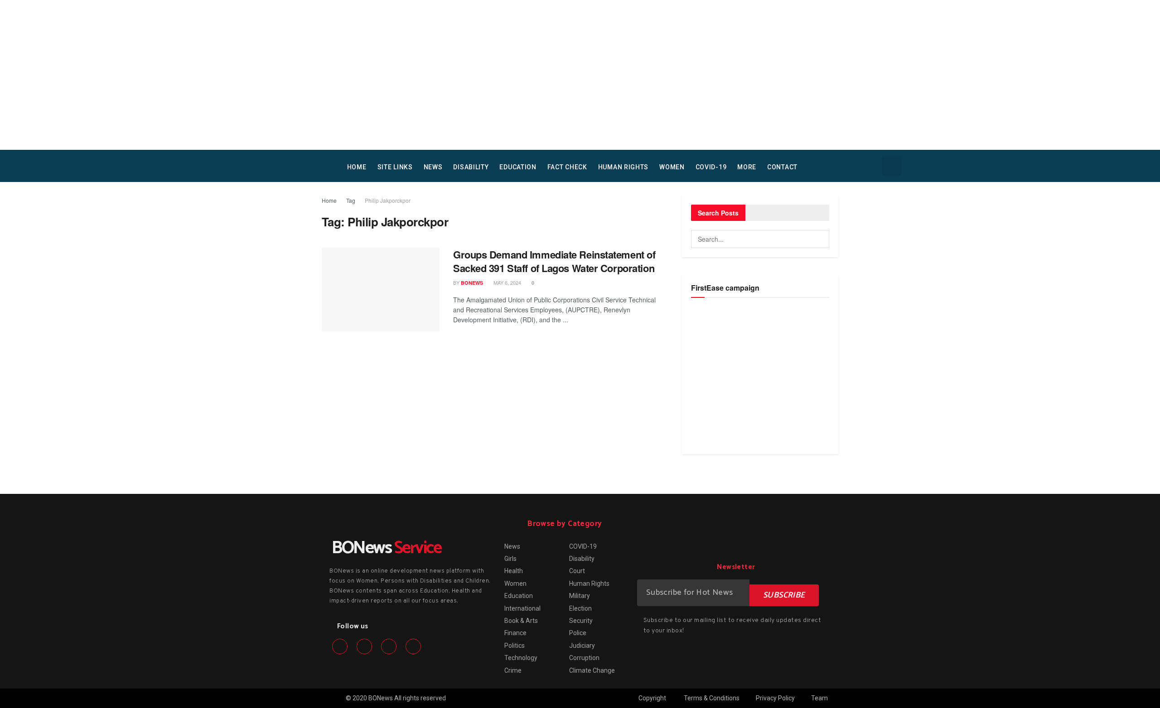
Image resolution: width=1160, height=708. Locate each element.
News (433, 167)
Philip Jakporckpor (388, 200)
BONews (472, 282)
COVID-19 (711, 167)
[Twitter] (364, 646)
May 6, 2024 (506, 282)
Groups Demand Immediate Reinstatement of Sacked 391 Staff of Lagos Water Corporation (554, 261)
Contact (782, 167)
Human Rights (623, 167)
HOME (357, 167)
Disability (470, 167)
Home (329, 200)
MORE (746, 167)
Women (672, 167)
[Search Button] (820, 239)
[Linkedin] (388, 646)
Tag (350, 200)
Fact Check (567, 167)
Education (517, 167)
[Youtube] (413, 646)
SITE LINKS (395, 167)
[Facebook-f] (340, 646)
